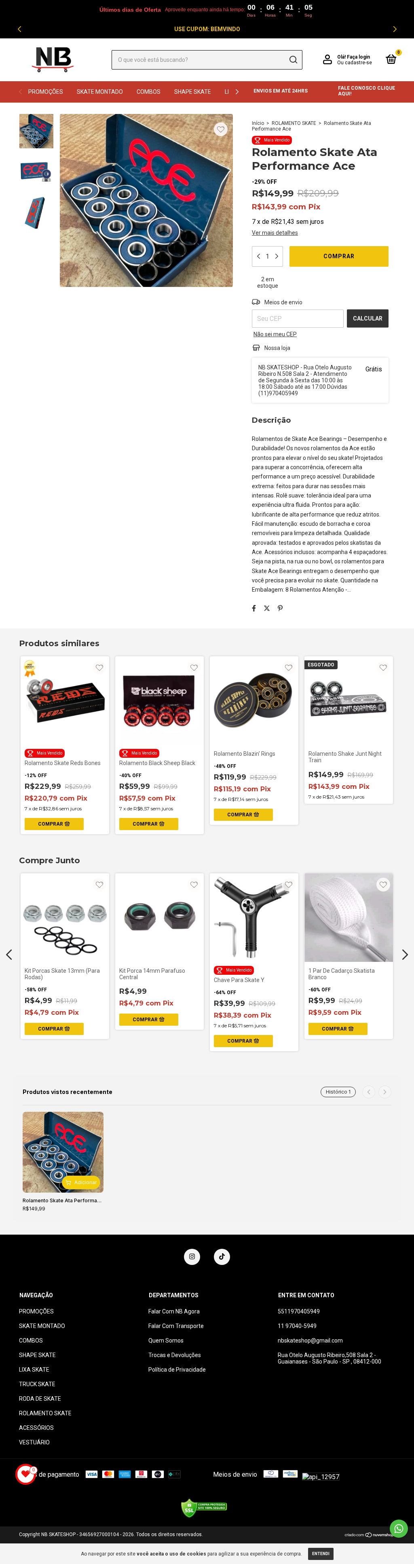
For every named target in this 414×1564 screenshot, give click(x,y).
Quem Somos (166, 1340)
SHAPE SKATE (192, 92)
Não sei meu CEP (275, 334)
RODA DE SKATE (40, 1398)
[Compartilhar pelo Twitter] (267, 608)
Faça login (358, 57)
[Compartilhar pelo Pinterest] (280, 608)
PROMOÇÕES (45, 92)
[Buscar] (293, 60)
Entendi (321, 1553)
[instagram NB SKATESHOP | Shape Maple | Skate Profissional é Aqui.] (192, 1257)
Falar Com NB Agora (174, 1311)
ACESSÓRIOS (36, 1428)
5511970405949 (299, 1311)
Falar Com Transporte (176, 1326)
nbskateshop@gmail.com (310, 1340)
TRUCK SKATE (37, 1384)
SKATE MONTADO (100, 92)
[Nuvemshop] (369, 1535)
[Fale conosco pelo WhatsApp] (399, 1529)
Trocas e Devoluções (174, 1355)
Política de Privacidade (177, 1369)
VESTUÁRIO (34, 1442)
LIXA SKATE (34, 1369)
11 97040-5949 (297, 1326)
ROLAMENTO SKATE (294, 123)
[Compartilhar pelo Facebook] (254, 608)
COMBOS (149, 92)
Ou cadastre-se (354, 62)
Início (258, 123)
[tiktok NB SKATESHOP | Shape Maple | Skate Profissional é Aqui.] (222, 1257)
